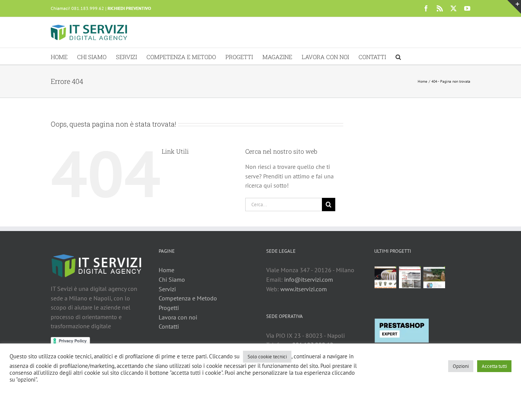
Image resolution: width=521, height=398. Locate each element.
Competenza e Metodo (188, 298)
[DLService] (410, 277)
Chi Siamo (172, 279)
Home (166, 270)
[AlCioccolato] (385, 277)
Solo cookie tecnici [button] (267, 356)
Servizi (167, 289)
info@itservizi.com (308, 279)
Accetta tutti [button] (494, 366)
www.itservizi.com (303, 289)
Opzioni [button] (461, 366)
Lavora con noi (178, 317)
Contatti (169, 326)
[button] (398, 56)
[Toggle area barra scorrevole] (514, 7)
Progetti (169, 307)
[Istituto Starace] (434, 277)
